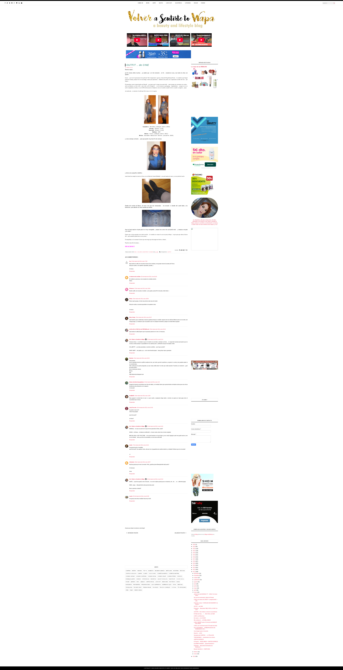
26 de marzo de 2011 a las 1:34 (152, 382)
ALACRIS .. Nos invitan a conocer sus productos (205, 611)
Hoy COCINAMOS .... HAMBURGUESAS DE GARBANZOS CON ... (204, 628)
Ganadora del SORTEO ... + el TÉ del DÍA (204, 635)
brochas (182, 570)
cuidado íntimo (171, 576)
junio (195, 586)
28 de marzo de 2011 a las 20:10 (155, 479)
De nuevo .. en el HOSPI (200, 618)
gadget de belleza (162, 579)
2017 (194, 559)
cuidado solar (162, 576)
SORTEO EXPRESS (199, 639)
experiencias (145, 579)
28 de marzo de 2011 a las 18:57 (143, 462)
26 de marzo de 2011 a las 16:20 (155, 426)
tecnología (129, 587)
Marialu (131, 358)
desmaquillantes (130, 579)
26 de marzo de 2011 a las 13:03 (145, 407)
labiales (142, 581)
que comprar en (156, 584)
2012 (194, 569)
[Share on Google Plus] (185, 250)
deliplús (179, 576)
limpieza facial (150, 581)
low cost (158, 581)
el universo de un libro (135, 276)
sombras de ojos (166, 584)
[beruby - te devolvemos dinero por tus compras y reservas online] (204, 522)
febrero (196, 651)
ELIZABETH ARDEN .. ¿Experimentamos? (204, 643)
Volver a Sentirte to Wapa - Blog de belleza (167, 668)
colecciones (152, 573)
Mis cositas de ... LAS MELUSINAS (202, 620)
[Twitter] (7, 3)
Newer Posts (133, 533)
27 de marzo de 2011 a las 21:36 (141, 445)
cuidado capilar (130, 576)
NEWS (147, 3)
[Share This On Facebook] (179, 250)
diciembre (196, 573)
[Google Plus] (14, 3)
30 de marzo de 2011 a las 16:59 (141, 496)
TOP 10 (145, 570)
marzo (195, 592)
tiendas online (147, 587)
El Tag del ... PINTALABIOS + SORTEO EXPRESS (206, 641)
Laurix (131, 496)
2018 (194, 557)
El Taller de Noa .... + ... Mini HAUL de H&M (204, 613)
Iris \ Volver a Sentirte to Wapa (137, 339)
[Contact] (21, 3)
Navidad (139, 570)
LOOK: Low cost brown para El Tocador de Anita (205, 625)
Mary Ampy (132, 317)
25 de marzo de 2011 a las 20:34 (158, 329)
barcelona (169, 570)
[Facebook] (5, 3)
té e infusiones (182, 587)
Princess (131, 288)
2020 (194, 552)
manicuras (165, 581)
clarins (140, 573)
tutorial (174, 587)
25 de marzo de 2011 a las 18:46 (142, 288)
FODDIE (203, 3)
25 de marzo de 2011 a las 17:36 (139, 261)
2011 (194, 571)
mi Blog (196, 534)
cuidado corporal (141, 576)
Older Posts (180, 533)
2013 (194, 567)
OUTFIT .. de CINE (198, 606)
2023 (194, 546)
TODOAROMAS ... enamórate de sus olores (204, 637)
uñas (127, 590)
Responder (132, 271)
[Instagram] (12, 3)
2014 (194, 565)
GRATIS (161, 3)
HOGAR (196, 3)
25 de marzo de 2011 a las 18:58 (141, 298)
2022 (194, 548)
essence (138, 579)
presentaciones (145, 584)
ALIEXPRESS (178, 3)
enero (195, 653)
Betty (130, 298)
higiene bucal (180, 579)
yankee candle (138, 590)
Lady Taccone (132, 407)
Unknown (131, 462)
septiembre (197, 579)
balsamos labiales (160, 570)
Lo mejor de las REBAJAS (199, 66)
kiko (138, 581)
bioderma (175, 570)
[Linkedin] (19, 3)
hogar (127, 581)
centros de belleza (131, 573)
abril (195, 590)
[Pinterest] (9, 3)
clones (145, 573)
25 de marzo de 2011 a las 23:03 (142, 358)
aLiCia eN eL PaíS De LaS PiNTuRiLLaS (139, 329)
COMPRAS (128, 570)
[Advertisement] (156, 550)
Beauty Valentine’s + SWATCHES (202, 649)
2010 (194, 656)
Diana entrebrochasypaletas (136, 382)
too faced (155, 587)
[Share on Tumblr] (186, 250)
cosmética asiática (162, 573)
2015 (194, 563)
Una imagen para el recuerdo (201, 631)
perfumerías (136, 584)
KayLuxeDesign (194, 668)
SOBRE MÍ (140, 3)
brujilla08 (131, 395)
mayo (195, 588)
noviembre (196, 575)
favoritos (153, 579)
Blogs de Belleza (209, 534)
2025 (194, 544)
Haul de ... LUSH (198, 633)
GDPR (154, 3)
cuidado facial (152, 576)
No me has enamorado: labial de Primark (204, 597)
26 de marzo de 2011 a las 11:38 (142, 395)
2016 (194, 561)
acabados (150, 570)
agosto (196, 581)
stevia (174, 584)
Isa (130, 261)
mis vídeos (172, 581)
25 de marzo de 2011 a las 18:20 (149, 276)
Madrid (134, 570)
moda (178, 581)
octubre (196, 577)
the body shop (137, 587)
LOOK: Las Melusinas (199, 616)
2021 (194, 550)
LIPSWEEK (188, 3)
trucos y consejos (165, 587)
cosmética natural (174, 573)
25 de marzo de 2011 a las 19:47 (144, 317)
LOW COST (169, 3)
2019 (194, 554)
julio (195, 584)
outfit (169, 251)
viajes (131, 590)
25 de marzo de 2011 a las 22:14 (155, 339)
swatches (180, 584)
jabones (133, 581)
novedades (129, 584)
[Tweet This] (181, 250)
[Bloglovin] (17, 3)
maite (130, 445)
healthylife (172, 579)
